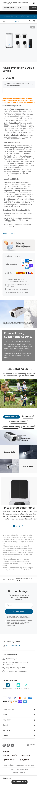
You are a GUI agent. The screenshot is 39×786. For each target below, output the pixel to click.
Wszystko (11, 577)
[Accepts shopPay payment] (20, 699)
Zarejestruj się (18, 609)
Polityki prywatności (24, 615)
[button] (34, 3)
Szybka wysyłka (11, 656)
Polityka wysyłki (22, 767)
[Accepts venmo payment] (25, 699)
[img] (5, 695)
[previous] (5, 395)
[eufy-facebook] (8, 743)
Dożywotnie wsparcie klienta (16, 669)
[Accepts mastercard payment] (20, 695)
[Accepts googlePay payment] (15, 699)
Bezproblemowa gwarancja (16, 665)
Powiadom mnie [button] (19, 782)
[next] (33, 395)
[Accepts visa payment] (10, 695)
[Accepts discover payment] (10, 699)
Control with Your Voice (18, 420)
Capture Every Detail (11, 415)
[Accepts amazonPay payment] (25, 695)
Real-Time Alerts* (28, 425)
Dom (3, 577)
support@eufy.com (13, 643)
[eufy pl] (16, 21)
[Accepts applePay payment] (5, 699)
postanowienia (12, 615)
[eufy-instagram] (4, 743)
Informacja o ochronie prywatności (19, 773)
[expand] (32, 84)
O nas (11, 767)
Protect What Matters (11, 425)
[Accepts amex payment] (30, 695)
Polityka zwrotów (18, 770)
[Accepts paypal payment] (15, 695)
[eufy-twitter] (12, 743)
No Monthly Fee (28, 415)
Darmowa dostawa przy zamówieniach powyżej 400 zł (18, 17)
